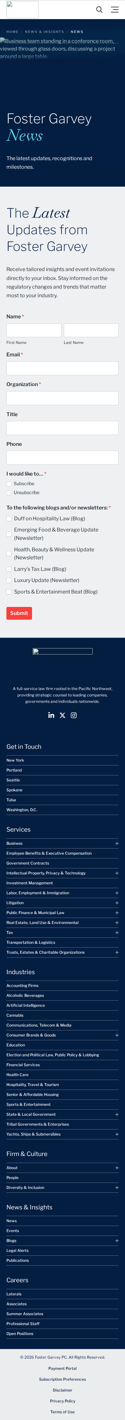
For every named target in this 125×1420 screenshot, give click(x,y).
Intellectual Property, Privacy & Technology (46, 873)
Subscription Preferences (62, 1379)
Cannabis (14, 1015)
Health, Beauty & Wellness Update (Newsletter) (54, 554)
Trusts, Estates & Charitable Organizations (45, 952)
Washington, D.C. (21, 809)
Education (15, 1045)
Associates (16, 1303)
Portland (14, 770)
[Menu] (115, 9)
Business (14, 843)
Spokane (14, 790)
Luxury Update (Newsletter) (46, 580)
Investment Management (29, 883)
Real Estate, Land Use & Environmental (42, 922)
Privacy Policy (62, 1401)
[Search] (99, 9)
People (12, 1177)
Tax (9, 932)
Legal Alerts (17, 1250)
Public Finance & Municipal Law (35, 912)
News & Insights (44, 32)
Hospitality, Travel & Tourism (32, 1084)
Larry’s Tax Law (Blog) (40, 569)
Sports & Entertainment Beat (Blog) (56, 592)
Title (12, 414)
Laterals (13, 1294)
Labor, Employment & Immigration (37, 892)
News (11, 1220)
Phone (14, 444)
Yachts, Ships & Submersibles (33, 1134)
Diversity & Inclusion (25, 1187)
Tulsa (11, 799)
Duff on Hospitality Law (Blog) (49, 519)
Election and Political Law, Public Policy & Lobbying (52, 1054)
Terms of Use (62, 1411)
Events (12, 1230)
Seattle (13, 780)
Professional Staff (22, 1323)
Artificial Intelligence (25, 1005)
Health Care (17, 1074)
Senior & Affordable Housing (32, 1094)
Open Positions (19, 1333)
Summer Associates (24, 1313)
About (12, 1167)
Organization (23, 384)
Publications (17, 1260)
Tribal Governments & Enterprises (37, 1124)
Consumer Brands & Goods (31, 1035)
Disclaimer (62, 1390)
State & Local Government (31, 1114)
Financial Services (23, 1064)
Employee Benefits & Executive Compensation (49, 853)
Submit (19, 613)
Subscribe (23, 483)
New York (15, 760)
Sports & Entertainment (28, 1104)
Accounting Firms (22, 985)
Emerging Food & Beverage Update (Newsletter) (56, 534)
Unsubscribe (26, 492)
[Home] (22, 9)
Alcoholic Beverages (25, 995)
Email (14, 355)
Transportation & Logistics (30, 942)
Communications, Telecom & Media (38, 1025)
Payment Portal (62, 1368)
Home (12, 32)
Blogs (11, 1240)
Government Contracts (27, 863)
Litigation (15, 902)
